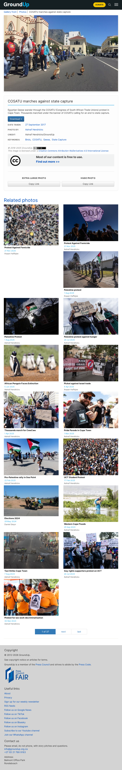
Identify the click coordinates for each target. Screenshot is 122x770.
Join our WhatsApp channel (18, 734)
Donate (99, 4)
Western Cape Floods (75, 524)
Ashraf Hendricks (34, 129)
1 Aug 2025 (69, 293)
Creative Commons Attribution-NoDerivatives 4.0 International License (73, 150)
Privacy (8, 697)
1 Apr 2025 (9, 433)
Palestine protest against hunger (80, 337)
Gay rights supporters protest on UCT (83, 571)
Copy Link (34, 183)
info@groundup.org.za (16, 749)
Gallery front (10, 12)
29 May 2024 (10, 521)
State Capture (59, 139)
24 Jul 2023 (69, 574)
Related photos (21, 200)
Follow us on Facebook (16, 718)
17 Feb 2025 (69, 480)
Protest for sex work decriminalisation (23, 618)
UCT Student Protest (74, 477)
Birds (27, 139)
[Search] (109, 4)
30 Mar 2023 (10, 621)
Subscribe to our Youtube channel (21, 730)
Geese (46, 139)
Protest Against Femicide (17, 247)
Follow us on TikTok (14, 714)
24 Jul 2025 (69, 340)
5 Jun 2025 (9, 387)
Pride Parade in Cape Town (77, 430)
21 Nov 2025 (10, 251)
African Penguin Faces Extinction (21, 383)
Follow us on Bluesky (15, 722)
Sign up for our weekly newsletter (21, 701)
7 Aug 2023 (9, 574)
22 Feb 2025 (10, 480)
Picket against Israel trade (77, 383)
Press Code (85, 664)
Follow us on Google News (17, 710)
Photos (22, 12)
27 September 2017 (35, 124)
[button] (116, 4)
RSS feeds (9, 705)
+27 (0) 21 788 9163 (15, 752)
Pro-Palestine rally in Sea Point (20, 477)
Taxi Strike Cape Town (15, 571)
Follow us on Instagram (16, 726)
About (7, 693)
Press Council (43, 664)
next (63, 631)
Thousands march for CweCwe (20, 430)
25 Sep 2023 (69, 527)
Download (15, 119)
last (79, 631)
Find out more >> (48, 161)
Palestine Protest (13, 337)
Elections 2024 (12, 518)
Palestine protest (72, 290)
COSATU (36, 139)
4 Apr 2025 (69, 387)
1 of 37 (45, 631)
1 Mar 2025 (69, 433)
